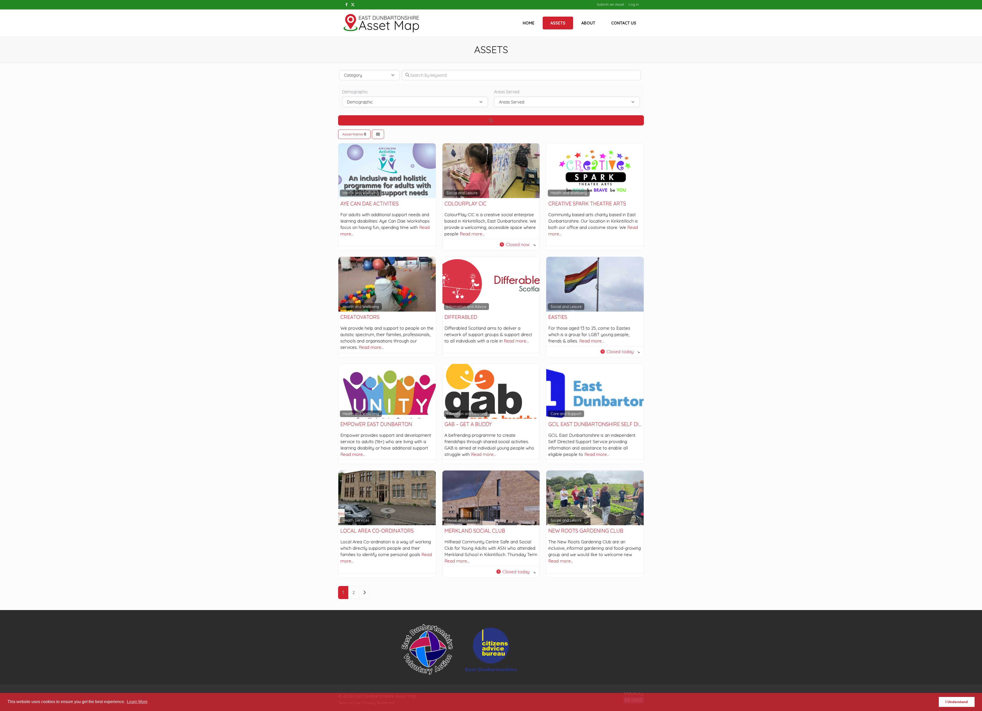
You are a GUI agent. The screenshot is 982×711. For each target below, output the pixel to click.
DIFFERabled (460, 317)
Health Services (356, 520)
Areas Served (506, 91)
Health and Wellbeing (361, 193)
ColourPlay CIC (465, 203)
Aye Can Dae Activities (369, 203)
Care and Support (566, 413)
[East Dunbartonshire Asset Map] (381, 23)
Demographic (355, 91)
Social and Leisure (462, 193)
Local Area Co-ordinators (377, 530)
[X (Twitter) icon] (353, 4)
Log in (634, 4)
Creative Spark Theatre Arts (587, 203)
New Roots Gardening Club (585, 530)
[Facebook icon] (346, 4)
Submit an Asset (610, 4)
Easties (557, 317)
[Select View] (378, 134)
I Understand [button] (956, 702)
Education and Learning (467, 413)
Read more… (472, 233)
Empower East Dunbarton (376, 424)
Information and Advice (466, 306)
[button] (517, 244)
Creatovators (360, 317)
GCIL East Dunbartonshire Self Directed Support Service (625, 424)
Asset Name (353, 134)
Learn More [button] (137, 701)
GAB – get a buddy (468, 424)
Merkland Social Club (474, 530)
